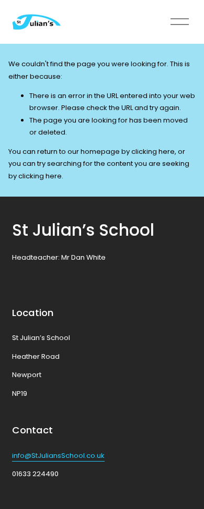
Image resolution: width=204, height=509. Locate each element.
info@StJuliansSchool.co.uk (58, 455)
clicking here (153, 151)
